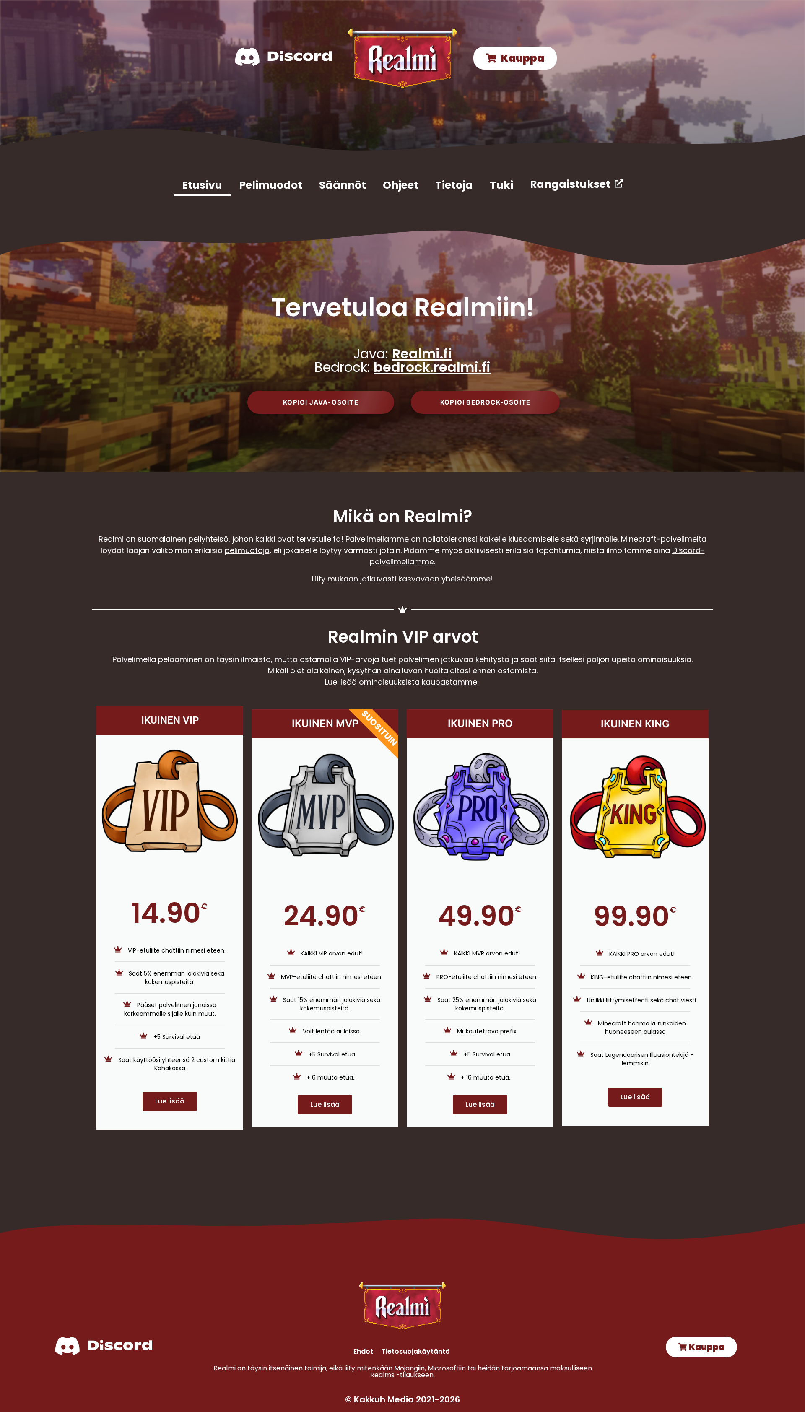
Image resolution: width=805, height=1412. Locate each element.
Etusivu (202, 185)
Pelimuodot (270, 185)
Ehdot (363, 1351)
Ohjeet (400, 185)
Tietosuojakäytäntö (416, 1351)
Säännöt (342, 185)
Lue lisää (169, 1101)
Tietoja (454, 185)
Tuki (501, 185)
